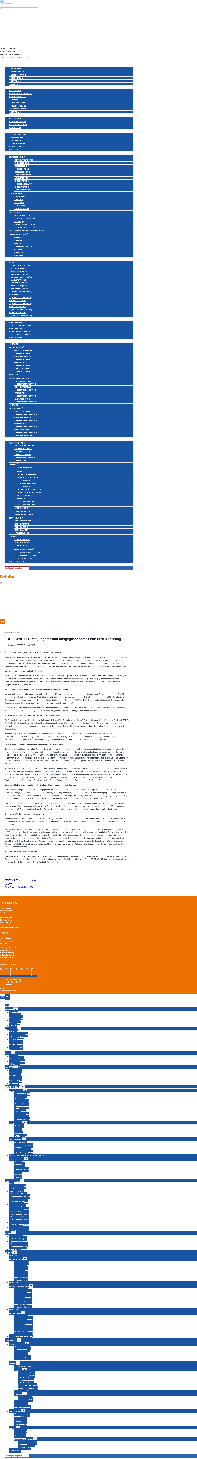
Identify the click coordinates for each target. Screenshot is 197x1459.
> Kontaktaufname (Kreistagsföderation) (25, 382)
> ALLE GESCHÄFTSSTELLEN (20, 435)
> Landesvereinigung (27, 474)
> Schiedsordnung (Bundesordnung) (22, 173)
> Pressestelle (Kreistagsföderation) (25, 394)
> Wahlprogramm (21, 209)
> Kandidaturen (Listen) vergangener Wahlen (20, 332)
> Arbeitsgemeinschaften (29, 492)
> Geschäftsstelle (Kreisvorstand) (22, 358)
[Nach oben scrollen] (2, 997)
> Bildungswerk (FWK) (23, 514)
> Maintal (18, 249)
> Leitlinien (19, 203)
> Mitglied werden (22, 216)
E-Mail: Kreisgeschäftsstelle (9, 927)
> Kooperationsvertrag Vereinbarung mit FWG (25, 226)
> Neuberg (18, 252)
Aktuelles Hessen (12, 632)
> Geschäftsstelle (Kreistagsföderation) (25, 388)
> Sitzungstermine (17, 106)
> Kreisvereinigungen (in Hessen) (28, 478)
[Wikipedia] (34, 976)
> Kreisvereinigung (22, 455)
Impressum (9, 984)
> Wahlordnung (21, 178)
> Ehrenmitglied (16, 78)
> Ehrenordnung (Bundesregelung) (23, 188)
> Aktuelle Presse (17, 134)
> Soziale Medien (16, 147)
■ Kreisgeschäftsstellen (8, 948)
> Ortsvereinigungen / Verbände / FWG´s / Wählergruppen (24, 449)
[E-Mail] (12, 578)
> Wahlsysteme (16, 337)
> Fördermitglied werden (25, 219)
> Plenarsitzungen (17, 109)
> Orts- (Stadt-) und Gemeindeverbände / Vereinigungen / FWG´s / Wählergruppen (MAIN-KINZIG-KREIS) (20, 277)
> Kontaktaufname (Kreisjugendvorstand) (25, 413)
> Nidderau (18, 255)
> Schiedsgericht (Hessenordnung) (22, 167)
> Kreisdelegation (17, 75)
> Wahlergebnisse (17, 328)
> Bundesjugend (21, 527)
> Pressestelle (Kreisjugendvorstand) (25, 425)
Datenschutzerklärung (13, 980)
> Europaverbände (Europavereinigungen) (20, 314)
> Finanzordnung (21, 163)
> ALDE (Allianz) (25, 559)
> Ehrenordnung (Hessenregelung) (23, 182)
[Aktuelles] (18, 976)
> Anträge (13, 100)
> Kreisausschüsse (17, 97)
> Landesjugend (21, 508)
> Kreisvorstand (16, 72)
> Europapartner (21, 543)
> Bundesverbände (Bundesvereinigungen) (20, 308)
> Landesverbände (26, 505)
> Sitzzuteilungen (17, 103)
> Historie (13, 84)
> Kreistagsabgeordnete (20, 94)
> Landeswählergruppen (29, 489)
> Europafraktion (22, 540)
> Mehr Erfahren (16, 562)
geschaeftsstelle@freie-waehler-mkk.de (16, 57)
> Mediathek (14, 150)
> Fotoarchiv (15, 140)
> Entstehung (15, 81)
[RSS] (9, 578)
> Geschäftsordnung (23, 160)
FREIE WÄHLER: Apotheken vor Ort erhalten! (23, 878)
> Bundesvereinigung (23, 521)
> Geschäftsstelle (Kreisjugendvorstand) (25, 419)
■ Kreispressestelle (7, 950)
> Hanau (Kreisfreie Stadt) (23, 245)
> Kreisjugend (20, 461)
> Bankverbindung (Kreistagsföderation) (25, 400)
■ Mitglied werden (7, 957)
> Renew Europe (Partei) (29, 552)
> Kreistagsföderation (24, 458)
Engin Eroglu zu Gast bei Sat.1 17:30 (19, 886)
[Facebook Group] (7, 976)
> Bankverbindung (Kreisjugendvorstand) (25, 431)
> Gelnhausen (20, 240)
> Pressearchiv (16, 137)
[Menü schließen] (0, 1001)
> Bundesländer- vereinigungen (21, 531)
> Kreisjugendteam (17, 122)
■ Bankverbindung (7, 953)
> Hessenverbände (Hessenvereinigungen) (20, 302)
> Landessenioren (22, 511)
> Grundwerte (20, 197)
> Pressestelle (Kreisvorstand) (22, 364)
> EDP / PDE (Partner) (27, 555)
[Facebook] (2, 578)
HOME (9, 62)
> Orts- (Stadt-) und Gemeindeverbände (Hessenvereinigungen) (20, 289)
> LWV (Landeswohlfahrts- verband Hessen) (19, 265)
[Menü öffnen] (2, 621)
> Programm (19, 206)
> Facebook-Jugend (18, 125)
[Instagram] (5, 578)
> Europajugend (21, 546)
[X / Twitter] (28, 976)
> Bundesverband (21, 524)
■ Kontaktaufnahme (7, 955)
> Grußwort (15, 69)
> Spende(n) (19, 222)
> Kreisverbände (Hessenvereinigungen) (20, 296)
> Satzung (18, 200)
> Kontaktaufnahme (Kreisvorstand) (23, 352)
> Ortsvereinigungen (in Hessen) (27, 484)
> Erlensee (18, 237)
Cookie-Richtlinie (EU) (13, 982)
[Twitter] (7, 578)
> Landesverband (26, 502)
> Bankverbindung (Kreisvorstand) (22, 369)
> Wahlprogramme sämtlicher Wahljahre (20, 323)
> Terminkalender (17, 143)
